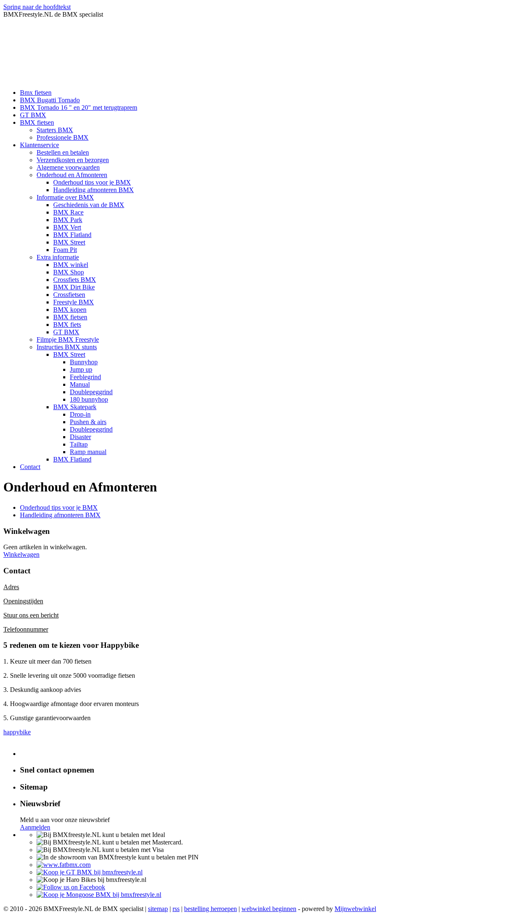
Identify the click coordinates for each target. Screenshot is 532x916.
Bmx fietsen (36, 92)
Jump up (81, 369)
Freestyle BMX (73, 302)
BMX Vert (67, 227)
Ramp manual (88, 451)
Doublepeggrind (91, 391)
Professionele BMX (63, 137)
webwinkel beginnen (268, 908)
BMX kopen (69, 309)
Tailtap (79, 444)
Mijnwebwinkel (355, 908)
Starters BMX (55, 129)
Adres (11, 586)
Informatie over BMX (65, 197)
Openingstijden (23, 601)
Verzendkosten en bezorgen (73, 159)
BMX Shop (68, 272)
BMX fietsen (37, 122)
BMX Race (68, 212)
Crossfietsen (69, 294)
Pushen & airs (88, 421)
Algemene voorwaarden (68, 167)
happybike (17, 732)
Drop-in (80, 414)
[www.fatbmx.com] (64, 864)
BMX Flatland (72, 234)
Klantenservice (39, 144)
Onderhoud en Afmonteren (72, 174)
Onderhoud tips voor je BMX (92, 182)
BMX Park (67, 219)
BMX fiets (67, 324)
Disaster (80, 436)
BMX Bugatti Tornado (50, 100)
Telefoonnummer (25, 629)
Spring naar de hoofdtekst (37, 6)
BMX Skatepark (74, 406)
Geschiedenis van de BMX (88, 204)
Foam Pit (65, 249)
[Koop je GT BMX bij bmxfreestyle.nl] (90, 872)
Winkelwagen (21, 554)
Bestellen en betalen (63, 152)
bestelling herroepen (210, 908)
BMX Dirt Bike (74, 287)
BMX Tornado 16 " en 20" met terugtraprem (78, 107)
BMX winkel (70, 264)
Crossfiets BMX (74, 279)
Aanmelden (35, 827)
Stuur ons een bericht (31, 615)
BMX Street (69, 242)
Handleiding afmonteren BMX (93, 189)
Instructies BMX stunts (67, 347)
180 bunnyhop (89, 399)
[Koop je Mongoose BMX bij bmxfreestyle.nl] (99, 894)
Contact (30, 466)
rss (176, 908)
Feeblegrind (85, 376)
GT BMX (33, 115)
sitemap (158, 908)
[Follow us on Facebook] (71, 887)
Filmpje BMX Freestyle (68, 339)
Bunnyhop (84, 361)
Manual (80, 384)
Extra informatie (58, 257)
